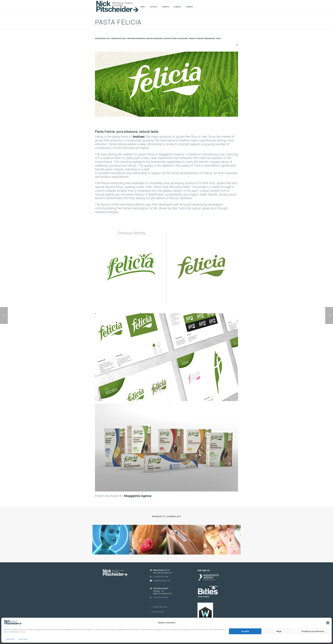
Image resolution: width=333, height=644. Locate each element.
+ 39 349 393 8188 (160, 577)
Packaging (183, 38)
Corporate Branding (135, 38)
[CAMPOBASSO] (147, 535)
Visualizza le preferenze (313, 631)
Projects (177, 7)
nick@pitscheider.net (161, 581)
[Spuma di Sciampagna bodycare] (222, 535)
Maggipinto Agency (172, 154)
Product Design (196, 38)
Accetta (245, 631)
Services (153, 7)
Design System (170, 38)
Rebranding (209, 38)
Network (165, 7)
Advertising (100, 38)
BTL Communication (116, 38)
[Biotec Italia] (110, 535)
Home (142, 7)
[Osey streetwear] (185, 535)
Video (218, 38)
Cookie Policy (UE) (160, 607)
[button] (327, 622)
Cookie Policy (10, 639)
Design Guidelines (154, 38)
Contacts (189, 7)
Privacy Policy (23, 639)
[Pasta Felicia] (166, 84)
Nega (279, 631)
